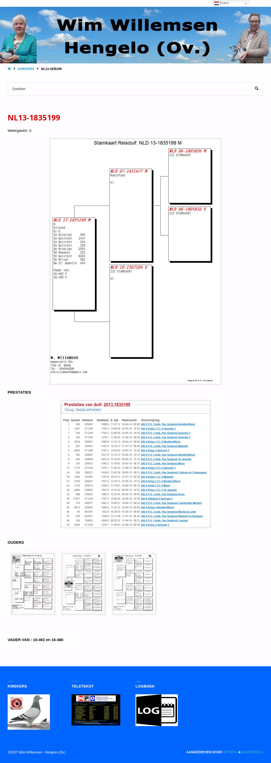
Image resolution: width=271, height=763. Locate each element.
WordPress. (252, 752)
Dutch (224, 3)
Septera (230, 752)
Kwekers (26, 69)
